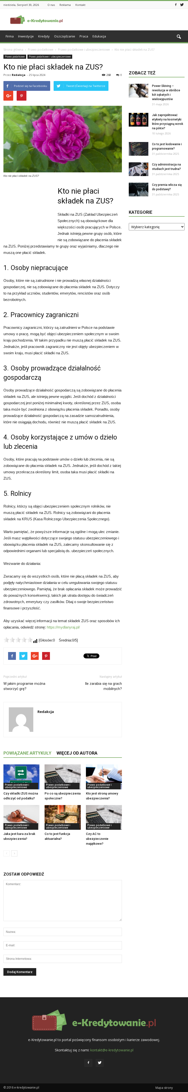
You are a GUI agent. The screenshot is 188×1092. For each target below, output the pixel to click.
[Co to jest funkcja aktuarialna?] (63, 817)
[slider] (18, 640)
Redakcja (18, 75)
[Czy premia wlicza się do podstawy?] (138, 189)
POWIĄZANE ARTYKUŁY (27, 753)
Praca (84, 36)
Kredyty (44, 36)
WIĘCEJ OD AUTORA (77, 753)
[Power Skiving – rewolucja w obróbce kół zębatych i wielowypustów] (138, 90)
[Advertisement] (127, 19)
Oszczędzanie (64, 36)
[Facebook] (175, 4)
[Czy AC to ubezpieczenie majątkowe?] (104, 817)
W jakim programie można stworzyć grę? (24, 686)
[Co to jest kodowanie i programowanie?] (138, 149)
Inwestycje (26, 36)
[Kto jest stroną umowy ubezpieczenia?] (104, 776)
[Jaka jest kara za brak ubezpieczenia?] (21, 817)
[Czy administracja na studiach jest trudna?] (138, 169)
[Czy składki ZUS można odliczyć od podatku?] (21, 776)
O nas (51, 5)
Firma (10, 36)
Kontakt (80, 5)
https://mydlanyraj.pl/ (63, 627)
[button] (179, 37)
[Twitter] (182, 4)
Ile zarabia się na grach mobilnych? (103, 686)
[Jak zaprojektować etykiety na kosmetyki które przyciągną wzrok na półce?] (138, 120)
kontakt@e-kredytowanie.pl (111, 1050)
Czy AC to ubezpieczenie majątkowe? (97, 838)
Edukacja (99, 36)
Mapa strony (164, 1088)
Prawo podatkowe (15, 56)
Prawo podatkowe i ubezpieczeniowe (50, 56)
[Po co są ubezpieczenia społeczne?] (63, 776)
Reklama (65, 5)
